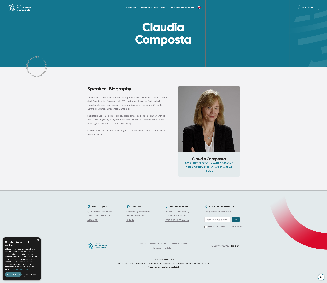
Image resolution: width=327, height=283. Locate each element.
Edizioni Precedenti (182, 7)
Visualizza (241, 226)
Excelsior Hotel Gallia (177, 220)
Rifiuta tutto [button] (31, 274)
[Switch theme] (321, 277)
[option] (199, 7)
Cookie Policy (169, 259)
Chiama (130, 220)
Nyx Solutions (169, 248)
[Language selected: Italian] (199, 7)
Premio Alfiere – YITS (153, 7)
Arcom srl (92, 220)
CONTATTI (310, 7)
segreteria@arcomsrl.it (138, 211)
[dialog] (22, 258)
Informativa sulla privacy (20, 269)
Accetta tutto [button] (13, 274)
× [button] (38, 240)
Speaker (131, 7)
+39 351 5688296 (135, 215)
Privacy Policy (158, 259)
